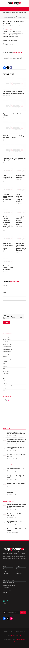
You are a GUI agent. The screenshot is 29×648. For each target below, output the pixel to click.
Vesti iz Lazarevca (15, 25)
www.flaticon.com (21, 635)
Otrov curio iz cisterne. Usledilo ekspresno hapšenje (8, 246)
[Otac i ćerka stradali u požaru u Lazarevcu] (8, 261)
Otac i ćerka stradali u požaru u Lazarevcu (8, 267)
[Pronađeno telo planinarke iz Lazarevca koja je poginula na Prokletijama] (14, 150)
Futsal (4, 378)
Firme (4, 571)
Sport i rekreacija (7, 359)
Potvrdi (7, 322)
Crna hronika (6, 373)
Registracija (19, 573)
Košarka (5, 381)
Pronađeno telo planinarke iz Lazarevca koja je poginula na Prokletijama (14, 159)
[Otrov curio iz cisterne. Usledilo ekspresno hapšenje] (8, 239)
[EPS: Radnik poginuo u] (14, 83)
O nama (18, 568)
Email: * (5, 292)
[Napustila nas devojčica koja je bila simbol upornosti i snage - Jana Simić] (21, 239)
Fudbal (4, 376)
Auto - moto (6, 368)
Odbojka (5, 383)
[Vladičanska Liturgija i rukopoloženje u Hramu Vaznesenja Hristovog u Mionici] (4, 505)
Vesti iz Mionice (7, 351)
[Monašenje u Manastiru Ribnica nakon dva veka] (4, 514)
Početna (12, 16)
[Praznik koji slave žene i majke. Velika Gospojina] (4, 455)
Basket (4, 390)
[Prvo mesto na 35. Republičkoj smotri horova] (4, 529)
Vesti (17, 16)
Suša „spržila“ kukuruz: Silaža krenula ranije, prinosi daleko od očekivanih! (16, 440)
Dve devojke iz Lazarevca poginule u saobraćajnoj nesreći (20, 220)
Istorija (5, 366)
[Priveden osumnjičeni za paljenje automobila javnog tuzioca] (4, 448)
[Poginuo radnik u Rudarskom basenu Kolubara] (14, 105)
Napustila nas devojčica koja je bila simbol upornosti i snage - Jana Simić (21, 246)
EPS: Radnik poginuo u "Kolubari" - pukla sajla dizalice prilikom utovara (13, 92)
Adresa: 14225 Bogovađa (9, 580)
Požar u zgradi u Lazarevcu (20, 176)
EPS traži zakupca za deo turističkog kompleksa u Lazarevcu (13, 137)
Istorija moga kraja (7, 385)
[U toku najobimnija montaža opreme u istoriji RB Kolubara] (21, 190)
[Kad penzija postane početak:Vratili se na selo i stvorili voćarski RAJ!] (4, 484)
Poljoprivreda (6, 363)
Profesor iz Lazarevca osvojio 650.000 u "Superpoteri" (8, 197)
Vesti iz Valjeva (6, 337)
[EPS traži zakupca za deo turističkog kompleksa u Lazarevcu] (14, 127)
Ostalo (4, 388)
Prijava (17, 571)
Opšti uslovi (6, 587)
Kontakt (18, 576)
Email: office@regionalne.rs (9, 585)
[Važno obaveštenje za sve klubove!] (8, 171)
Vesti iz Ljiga (6, 354)
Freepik (12, 635)
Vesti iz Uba (6, 341)
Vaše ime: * (6, 285)
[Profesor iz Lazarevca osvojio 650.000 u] (8, 190)
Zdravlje (5, 361)
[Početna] (14, 3)
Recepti (5, 576)
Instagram (20, 52)
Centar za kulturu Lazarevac (15, 58)
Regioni (5, 568)
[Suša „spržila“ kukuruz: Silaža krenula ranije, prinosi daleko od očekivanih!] (4, 440)
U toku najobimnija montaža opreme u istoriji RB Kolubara (21, 197)
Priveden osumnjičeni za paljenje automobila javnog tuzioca (15, 448)
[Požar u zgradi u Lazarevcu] (21, 171)
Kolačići (5, 592)
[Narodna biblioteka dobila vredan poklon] (4, 469)
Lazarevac (5, 58)
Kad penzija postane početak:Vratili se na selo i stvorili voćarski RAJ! (16, 484)
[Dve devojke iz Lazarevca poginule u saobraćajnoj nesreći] (21, 212)
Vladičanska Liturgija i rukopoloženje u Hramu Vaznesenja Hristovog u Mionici (16, 506)
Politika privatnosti (7, 590)
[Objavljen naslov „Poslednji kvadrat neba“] (4, 476)
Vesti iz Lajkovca (7, 339)
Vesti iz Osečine (7, 346)
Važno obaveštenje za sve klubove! (7, 177)
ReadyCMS (14, 641)
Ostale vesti (6, 371)
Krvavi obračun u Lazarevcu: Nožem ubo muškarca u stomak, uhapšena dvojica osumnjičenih (8, 222)
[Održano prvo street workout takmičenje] (4, 522)
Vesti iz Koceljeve (7, 349)
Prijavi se (23, 612)
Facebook (15, 52)
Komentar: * (6, 299)
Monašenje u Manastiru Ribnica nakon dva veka (15, 514)
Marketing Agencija (20, 639)
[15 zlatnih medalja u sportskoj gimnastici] (4, 492)
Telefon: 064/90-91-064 (9, 582)
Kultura (20, 25)
